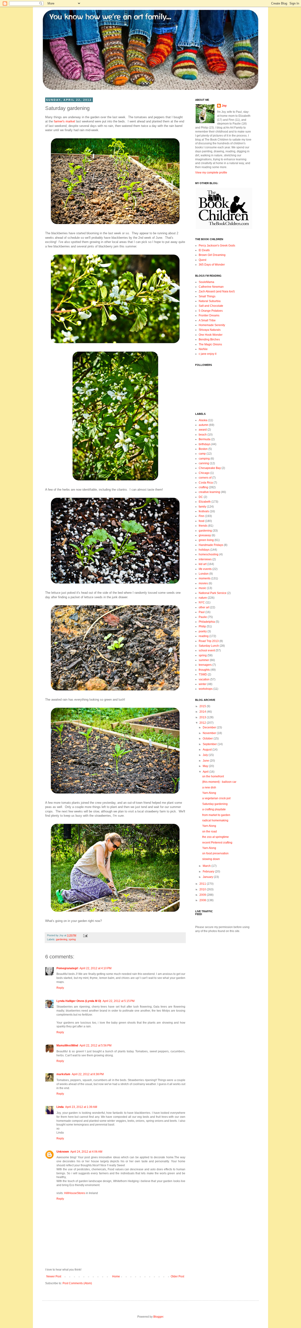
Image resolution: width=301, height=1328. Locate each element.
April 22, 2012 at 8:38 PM (88, 1074)
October (208, 738)
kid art (202, 564)
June (206, 760)
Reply (60, 987)
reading (204, 636)
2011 (203, 883)
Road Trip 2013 (209, 641)
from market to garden (216, 815)
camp (202, 453)
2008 (203, 900)
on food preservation (215, 853)
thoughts (204, 669)
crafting (203, 487)
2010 (203, 889)
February (209, 871)
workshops (206, 688)
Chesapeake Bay (210, 468)
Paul (202, 612)
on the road (209, 831)
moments (204, 578)
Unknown (62, 1151)
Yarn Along (209, 793)
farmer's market (64, 121)
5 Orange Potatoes (211, 310)
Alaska (203, 420)
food (201, 521)
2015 (203, 706)
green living (206, 540)
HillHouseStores (74, 1193)
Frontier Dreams (209, 315)
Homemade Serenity (212, 325)
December (210, 727)
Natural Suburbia (210, 301)
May (206, 766)
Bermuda (204, 439)
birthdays (204, 444)
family (202, 506)
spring (72, 939)
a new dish (209, 787)
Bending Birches (209, 339)
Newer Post (53, 1276)
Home (116, 1276)
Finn (201, 516)
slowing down (211, 859)
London (204, 573)
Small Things (207, 296)
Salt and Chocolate (211, 305)
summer (204, 660)
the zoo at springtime (215, 837)
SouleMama (206, 282)
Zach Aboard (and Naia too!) (217, 291)
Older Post (177, 1276)
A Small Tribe (207, 320)
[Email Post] (84, 935)
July (206, 755)
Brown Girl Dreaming (212, 255)
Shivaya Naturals (210, 329)
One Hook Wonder (210, 334)
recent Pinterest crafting (217, 842)
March (207, 866)
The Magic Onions (210, 344)
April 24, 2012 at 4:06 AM (86, 1151)
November (210, 733)
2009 (203, 894)
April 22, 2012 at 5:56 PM (95, 1045)
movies (203, 583)
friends (203, 525)
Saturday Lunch (209, 645)
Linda (60, 1107)
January (208, 877)
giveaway (205, 535)
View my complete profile (211, 172)
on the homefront (213, 776)
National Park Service (212, 593)
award (203, 429)
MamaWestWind (67, 1045)
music (202, 588)
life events (205, 569)
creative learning (209, 492)
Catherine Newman (211, 286)
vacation (204, 679)
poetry (203, 631)
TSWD (203, 674)
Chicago (204, 473)
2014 (203, 711)
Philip (202, 626)
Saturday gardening (215, 804)
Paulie (203, 617)
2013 (203, 717)
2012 (203, 722)
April (206, 771)
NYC (202, 602)
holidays (204, 549)
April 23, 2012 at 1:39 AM (81, 1107)
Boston (203, 449)
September (210, 744)
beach (203, 434)
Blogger (158, 1316)
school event (207, 650)
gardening (61, 939)
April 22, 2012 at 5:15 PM (119, 1001)
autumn (203, 425)
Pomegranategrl (67, 968)
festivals (204, 511)
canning (204, 463)
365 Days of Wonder (212, 264)
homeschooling (208, 554)
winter (202, 684)
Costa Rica (206, 482)
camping (204, 458)
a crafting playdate (214, 809)
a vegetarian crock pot (216, 798)
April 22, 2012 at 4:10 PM (95, 968)
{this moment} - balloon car (219, 781)
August (207, 749)
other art (204, 607)
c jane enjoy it (207, 353)
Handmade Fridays (211, 545)
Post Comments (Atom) (77, 1283)
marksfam (63, 1074)
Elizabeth (205, 501)
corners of (205, 477)
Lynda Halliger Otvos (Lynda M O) (78, 1001)
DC (201, 497)
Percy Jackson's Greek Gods (217, 245)
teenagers (205, 664)
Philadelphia (207, 621)
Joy (224, 105)
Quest (202, 260)
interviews (205, 559)
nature (203, 597)
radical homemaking (215, 820)
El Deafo (204, 250)
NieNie (203, 349)
